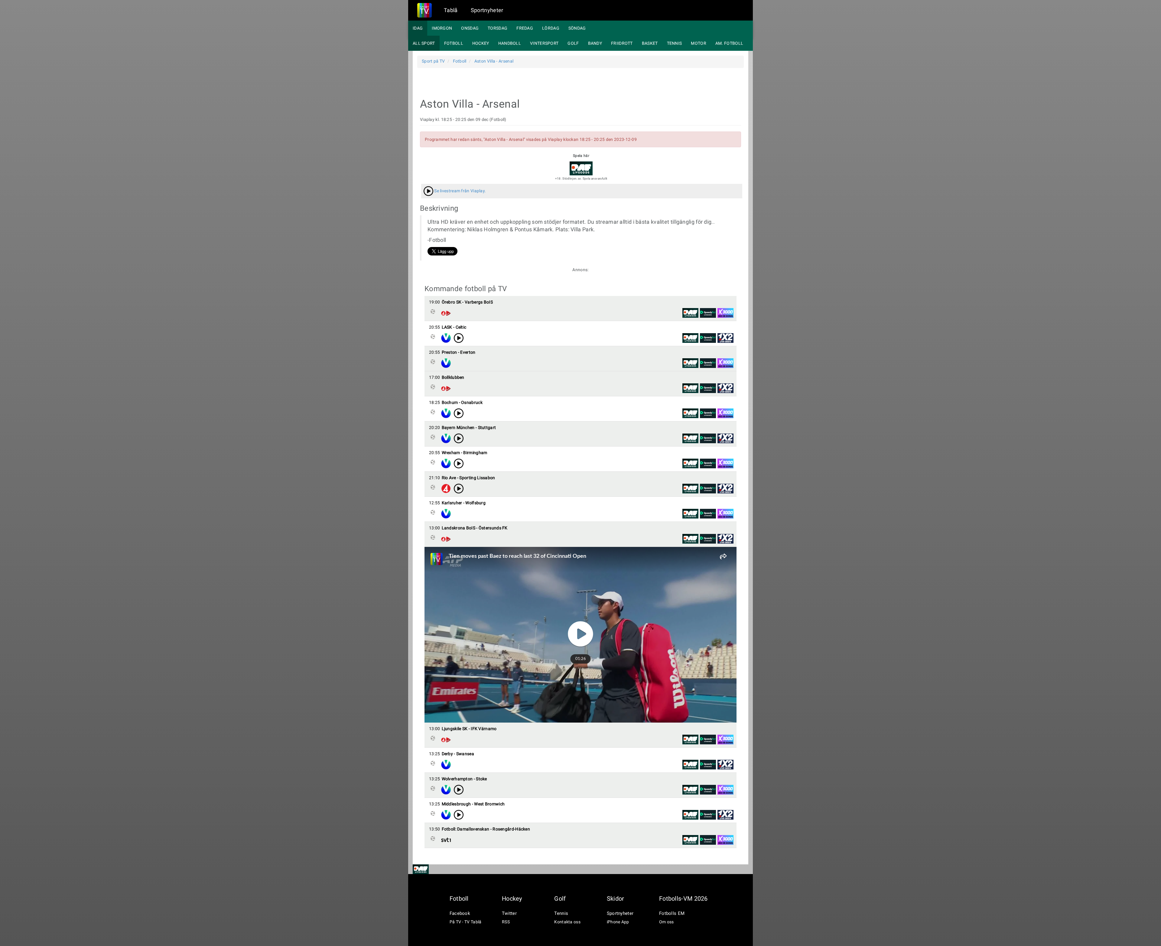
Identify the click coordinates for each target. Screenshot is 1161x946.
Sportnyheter (487, 10)
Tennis (674, 43)
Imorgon (442, 28)
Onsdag (470, 28)
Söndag (577, 28)
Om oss (666, 921)
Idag (418, 28)
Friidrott (622, 43)
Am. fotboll (729, 43)
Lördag (550, 28)
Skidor (615, 898)
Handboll (509, 43)
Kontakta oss (567, 921)
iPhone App (618, 921)
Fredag (524, 28)
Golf (573, 43)
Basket (650, 43)
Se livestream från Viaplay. (459, 190)
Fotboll (453, 43)
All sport (424, 43)
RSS (506, 921)
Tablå (451, 10)
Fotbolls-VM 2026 (683, 898)
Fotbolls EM (672, 913)
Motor (698, 43)
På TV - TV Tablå (466, 921)
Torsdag (497, 28)
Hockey (480, 43)
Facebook (460, 913)
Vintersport (544, 43)
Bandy (595, 43)
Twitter (509, 913)
